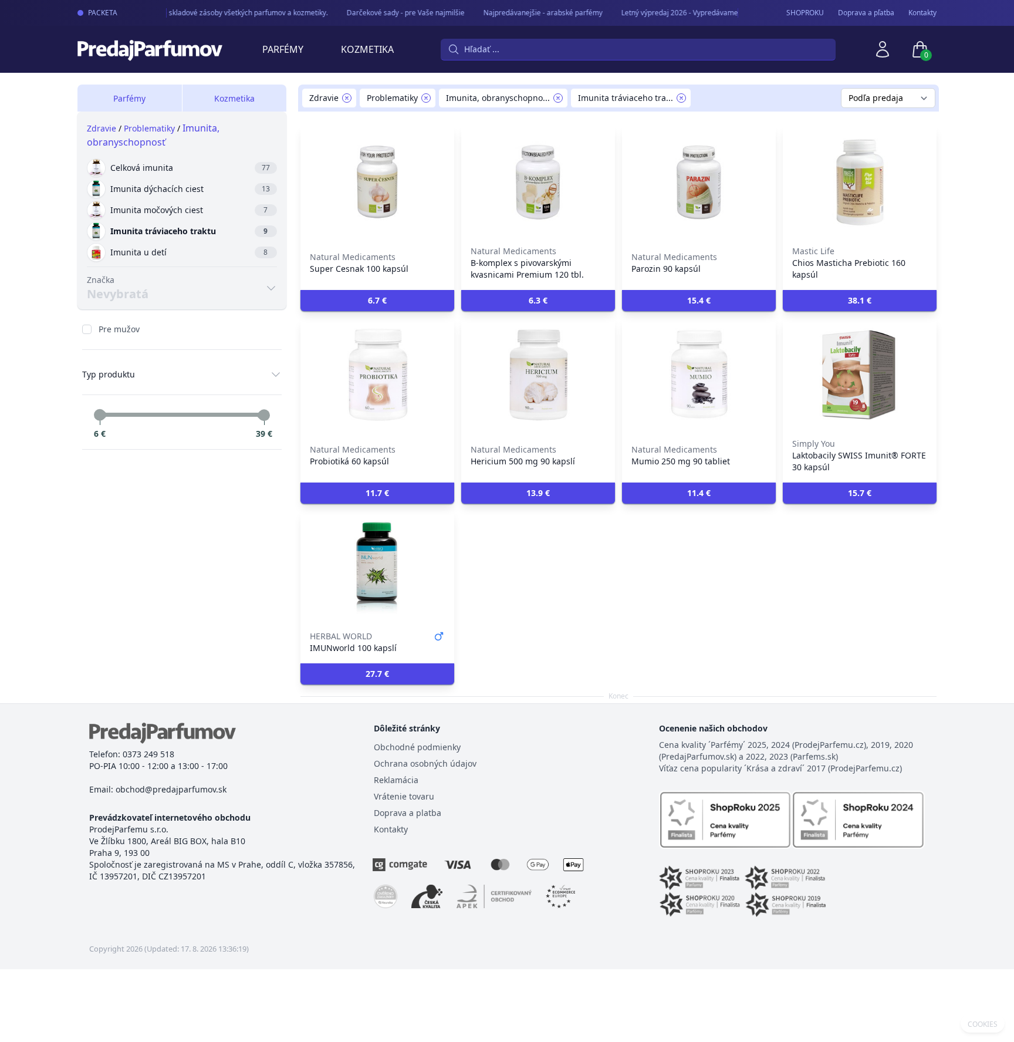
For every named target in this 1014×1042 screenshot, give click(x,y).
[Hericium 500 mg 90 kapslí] (538, 374)
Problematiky (149, 128)
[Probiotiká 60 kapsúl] (377, 374)
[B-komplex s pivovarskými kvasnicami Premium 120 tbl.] (538, 182)
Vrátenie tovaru (404, 796)
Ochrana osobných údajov (425, 763)
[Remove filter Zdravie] (346, 98)
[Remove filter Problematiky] (426, 98)
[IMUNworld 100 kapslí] (377, 567)
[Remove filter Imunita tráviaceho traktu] (681, 98)
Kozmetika (367, 49)
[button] (377, 300)
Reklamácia (396, 779)
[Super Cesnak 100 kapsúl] (377, 182)
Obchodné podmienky (417, 747)
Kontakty (922, 13)
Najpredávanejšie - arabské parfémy (536, 13)
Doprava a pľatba (866, 13)
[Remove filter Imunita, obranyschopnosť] (558, 98)
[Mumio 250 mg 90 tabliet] (698, 374)
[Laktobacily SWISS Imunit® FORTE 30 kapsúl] (859, 374)
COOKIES (983, 1024)
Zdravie (101, 128)
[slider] (100, 415)
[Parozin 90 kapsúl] (698, 182)
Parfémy (282, 49)
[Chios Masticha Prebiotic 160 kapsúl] (859, 182)
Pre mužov (119, 329)
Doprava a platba (407, 812)
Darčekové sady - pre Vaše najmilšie (399, 13)
